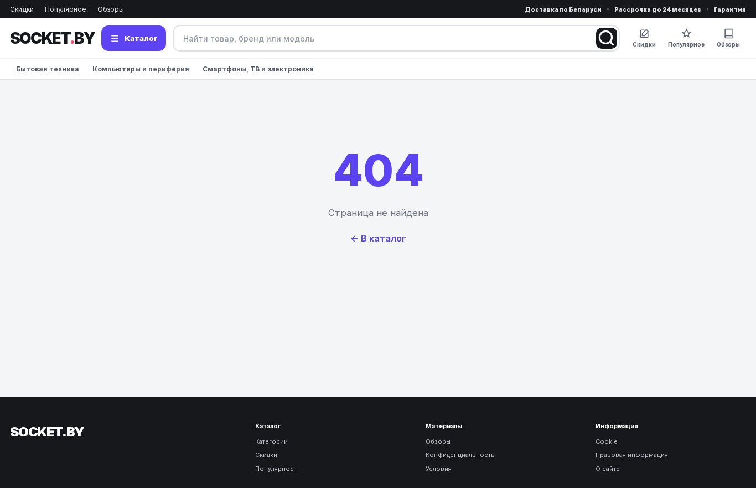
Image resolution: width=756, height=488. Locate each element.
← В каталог (378, 238)
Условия (439, 468)
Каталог (141, 38)
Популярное (65, 9)
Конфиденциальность (460, 455)
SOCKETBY (52, 38)
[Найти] (606, 38)
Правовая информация (632, 455)
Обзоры (110, 9)
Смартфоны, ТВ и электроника (258, 69)
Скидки (22, 9)
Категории (271, 441)
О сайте (608, 468)
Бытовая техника (47, 69)
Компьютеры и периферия (140, 69)
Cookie (607, 441)
